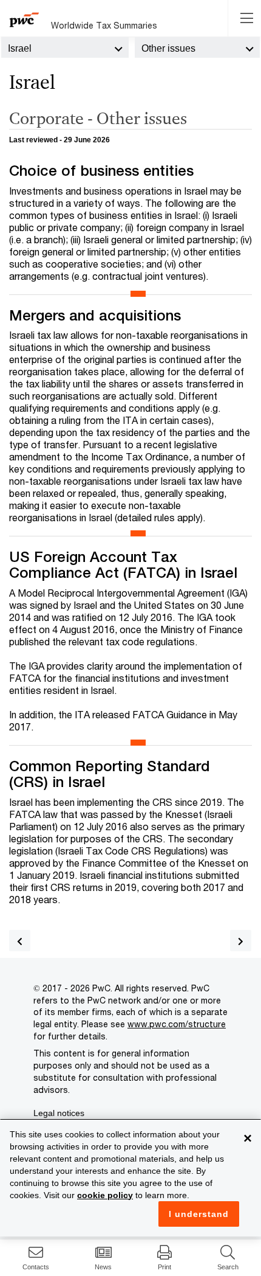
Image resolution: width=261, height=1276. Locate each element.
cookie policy (105, 1195)
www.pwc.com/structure (176, 1024)
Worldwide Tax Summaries (104, 25)
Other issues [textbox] (168, 48)
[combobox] (65, 47)
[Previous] (19, 940)
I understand (199, 1214)
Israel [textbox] (20, 48)
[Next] (240, 940)
